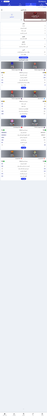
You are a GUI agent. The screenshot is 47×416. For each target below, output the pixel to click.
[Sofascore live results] (41, 1)
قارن (24, 87)
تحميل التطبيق (6, 1)
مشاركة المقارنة (24, 57)
